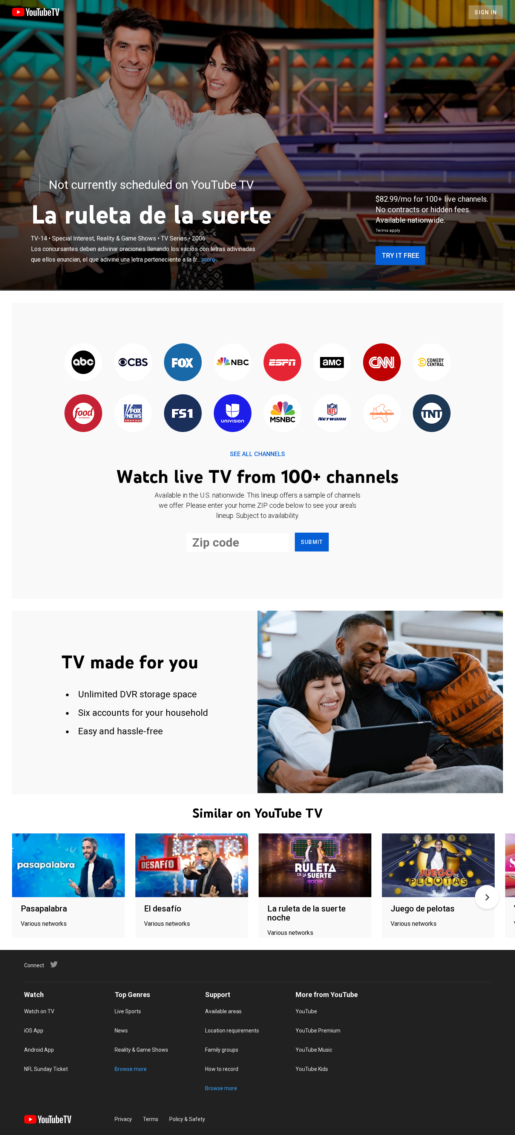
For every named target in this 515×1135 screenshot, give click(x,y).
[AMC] (332, 362)
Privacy (123, 1119)
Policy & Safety (187, 1119)
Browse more (131, 1069)
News (121, 1031)
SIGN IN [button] (486, 12)
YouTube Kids (312, 1069)
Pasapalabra (44, 908)
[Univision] (233, 413)
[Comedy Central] (432, 362)
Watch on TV (39, 1011)
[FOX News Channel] (133, 413)
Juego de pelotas (423, 908)
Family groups (221, 1050)
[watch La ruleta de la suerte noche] (315, 865)
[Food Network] (83, 413)
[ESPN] (282, 362)
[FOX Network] (183, 362)
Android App (39, 1050)
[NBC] (233, 362)
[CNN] (382, 362)
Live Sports (128, 1011)
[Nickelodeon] (382, 413)
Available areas (223, 1011)
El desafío (162, 908)
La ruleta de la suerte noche (306, 913)
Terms (150, 1119)
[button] (487, 897)
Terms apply (388, 230)
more (208, 259)
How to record (221, 1069)
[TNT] (432, 413)
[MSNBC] (282, 413)
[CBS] (133, 362)
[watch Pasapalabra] (68, 865)
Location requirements (232, 1031)
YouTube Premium (318, 1031)
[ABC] (83, 362)
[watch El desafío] (191, 865)
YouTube (306, 1011)
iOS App (33, 1031)
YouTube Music (314, 1050)
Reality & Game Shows (141, 1050)
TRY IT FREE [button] (400, 255)
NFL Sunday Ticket (46, 1069)
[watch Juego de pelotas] (438, 865)
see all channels (257, 454)
